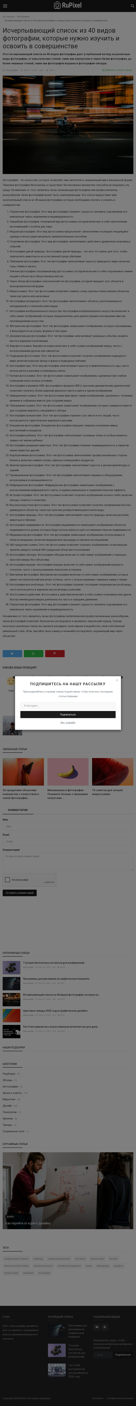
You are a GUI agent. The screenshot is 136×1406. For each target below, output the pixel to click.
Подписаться (68, 714)
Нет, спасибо (68, 722)
